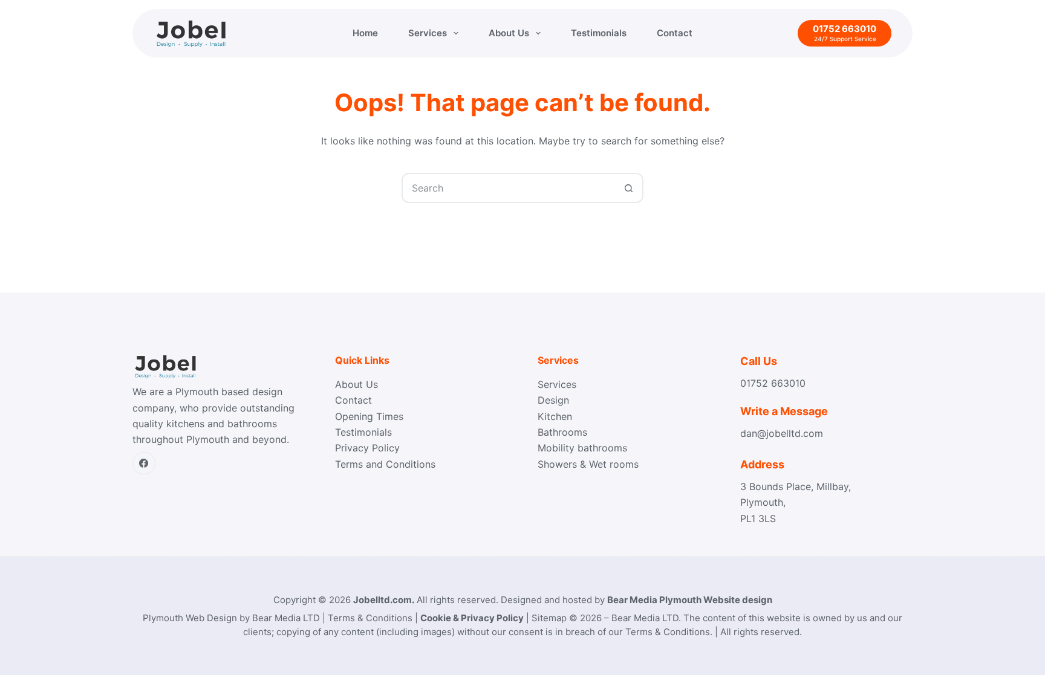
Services (427, 33)
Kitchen (555, 416)
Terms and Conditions (385, 464)
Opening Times (369, 416)
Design (553, 400)
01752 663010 (773, 383)
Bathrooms (562, 432)
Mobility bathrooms (582, 448)
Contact (674, 33)
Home (365, 33)
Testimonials (599, 33)
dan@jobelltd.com (781, 433)
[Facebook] (143, 463)
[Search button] (628, 188)
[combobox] (508, 188)
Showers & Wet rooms (588, 464)
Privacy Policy (367, 448)
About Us (509, 33)
